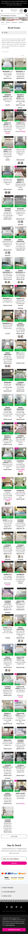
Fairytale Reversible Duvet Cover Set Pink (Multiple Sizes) (8, 742)
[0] (25, 12)
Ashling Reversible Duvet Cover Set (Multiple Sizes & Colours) (20, 152)
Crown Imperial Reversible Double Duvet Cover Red (7, 577)
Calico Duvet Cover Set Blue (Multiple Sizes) (8, 439)
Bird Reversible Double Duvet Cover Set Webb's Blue (20, 301)
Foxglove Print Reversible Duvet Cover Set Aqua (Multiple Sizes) (8, 797)
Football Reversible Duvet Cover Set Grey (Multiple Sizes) (20, 768)
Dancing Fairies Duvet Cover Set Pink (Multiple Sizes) (8, 604)
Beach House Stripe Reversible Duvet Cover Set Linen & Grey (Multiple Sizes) (20, 244)
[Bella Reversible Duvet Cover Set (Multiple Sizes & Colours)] (6, 282)
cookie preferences (10, 925)
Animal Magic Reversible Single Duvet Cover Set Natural (8, 98)
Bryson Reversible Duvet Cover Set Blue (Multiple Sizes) (20, 386)
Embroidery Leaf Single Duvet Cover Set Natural (20, 689)
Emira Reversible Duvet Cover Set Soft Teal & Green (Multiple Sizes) (7, 718)
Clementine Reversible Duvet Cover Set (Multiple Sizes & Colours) (20, 464)
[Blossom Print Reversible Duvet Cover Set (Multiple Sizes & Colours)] (19, 336)
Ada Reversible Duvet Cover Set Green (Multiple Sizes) (20, 74)
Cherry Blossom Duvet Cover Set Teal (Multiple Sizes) (7, 464)
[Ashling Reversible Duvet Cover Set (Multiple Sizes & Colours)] (19, 163)
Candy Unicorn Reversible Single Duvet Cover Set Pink (20, 439)
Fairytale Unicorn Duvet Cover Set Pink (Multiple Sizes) (20, 743)
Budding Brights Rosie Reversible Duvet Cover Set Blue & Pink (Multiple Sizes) (20, 412)
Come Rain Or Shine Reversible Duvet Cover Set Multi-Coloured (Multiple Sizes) (8, 523)
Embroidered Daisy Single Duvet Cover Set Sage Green (7, 690)
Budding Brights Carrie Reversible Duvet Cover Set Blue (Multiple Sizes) (8, 412)
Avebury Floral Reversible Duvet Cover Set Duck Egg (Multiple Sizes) (7, 213)
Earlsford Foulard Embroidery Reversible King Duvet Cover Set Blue (8, 630)
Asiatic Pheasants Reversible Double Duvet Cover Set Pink (20, 183)
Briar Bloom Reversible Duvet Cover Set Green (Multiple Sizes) (20, 355)
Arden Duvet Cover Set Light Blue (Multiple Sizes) (20, 99)
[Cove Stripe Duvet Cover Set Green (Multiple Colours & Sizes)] (6, 556)
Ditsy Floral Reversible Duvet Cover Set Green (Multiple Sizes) (20, 604)
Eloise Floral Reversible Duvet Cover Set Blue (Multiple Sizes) (20, 660)
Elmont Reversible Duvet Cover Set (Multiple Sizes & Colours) (20, 632)
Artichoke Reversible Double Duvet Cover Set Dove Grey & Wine (20, 126)
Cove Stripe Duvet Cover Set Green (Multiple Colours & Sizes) (7, 548)
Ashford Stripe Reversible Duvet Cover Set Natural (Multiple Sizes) (7, 154)
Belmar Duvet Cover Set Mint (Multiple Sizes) (8, 300)
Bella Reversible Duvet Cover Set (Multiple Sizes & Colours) (7, 274)
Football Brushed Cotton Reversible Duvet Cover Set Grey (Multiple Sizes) (8, 769)
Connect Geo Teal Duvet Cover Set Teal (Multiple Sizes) (20, 523)
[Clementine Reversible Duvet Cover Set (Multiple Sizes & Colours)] (19, 474)
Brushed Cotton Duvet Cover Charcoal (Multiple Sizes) (7, 386)
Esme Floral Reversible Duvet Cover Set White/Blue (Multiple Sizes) (20, 718)
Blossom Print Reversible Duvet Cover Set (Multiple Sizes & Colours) (20, 327)
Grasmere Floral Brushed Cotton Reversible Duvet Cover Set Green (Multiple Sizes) (8, 825)
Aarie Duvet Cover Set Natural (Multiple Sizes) (8, 74)
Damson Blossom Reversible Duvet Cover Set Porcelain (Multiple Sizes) (20, 578)
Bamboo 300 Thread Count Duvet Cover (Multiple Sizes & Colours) (20, 212)
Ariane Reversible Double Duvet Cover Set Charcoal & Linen (7, 126)
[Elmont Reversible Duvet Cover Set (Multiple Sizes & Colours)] (19, 641)
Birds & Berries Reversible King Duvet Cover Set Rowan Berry (7, 326)
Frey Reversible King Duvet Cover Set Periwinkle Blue (20, 796)
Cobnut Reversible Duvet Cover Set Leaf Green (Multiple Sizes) (20, 494)
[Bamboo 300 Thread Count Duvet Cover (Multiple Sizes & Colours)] (19, 222)
